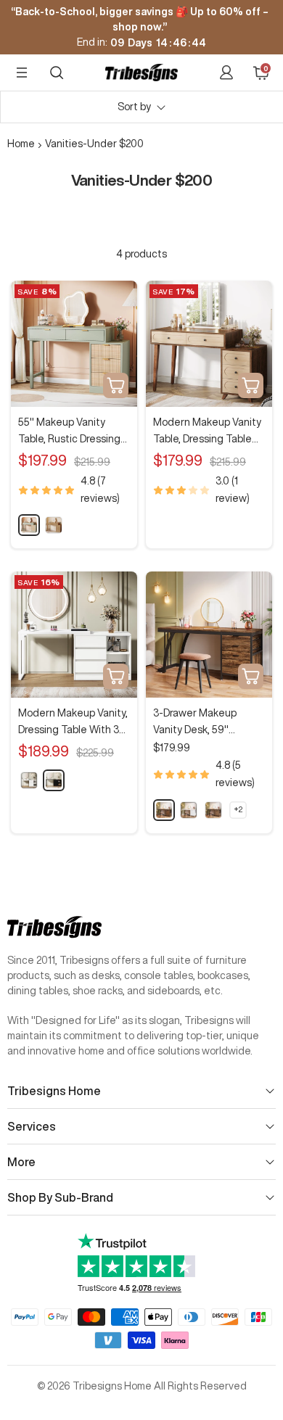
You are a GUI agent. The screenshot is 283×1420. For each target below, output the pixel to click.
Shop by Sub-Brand (60, 1197)
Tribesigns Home (54, 1091)
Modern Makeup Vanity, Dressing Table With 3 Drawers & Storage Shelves (73, 723)
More (21, 1162)
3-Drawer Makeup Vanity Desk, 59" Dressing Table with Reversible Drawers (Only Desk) (199, 723)
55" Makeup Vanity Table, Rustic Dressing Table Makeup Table (69, 432)
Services (31, 1126)
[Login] (226, 72)
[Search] (56, 72)
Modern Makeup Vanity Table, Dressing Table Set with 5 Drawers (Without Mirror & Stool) (207, 432)
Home (21, 144)
